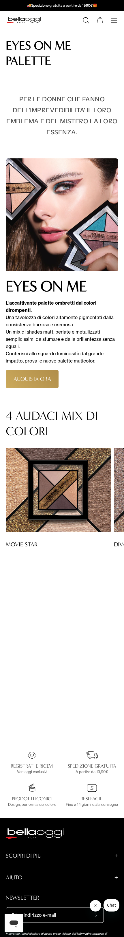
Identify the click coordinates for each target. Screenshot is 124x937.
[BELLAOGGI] (27, 21)
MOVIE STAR (21, 544)
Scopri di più (24, 855)
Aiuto (14, 877)
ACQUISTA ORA (32, 379)
